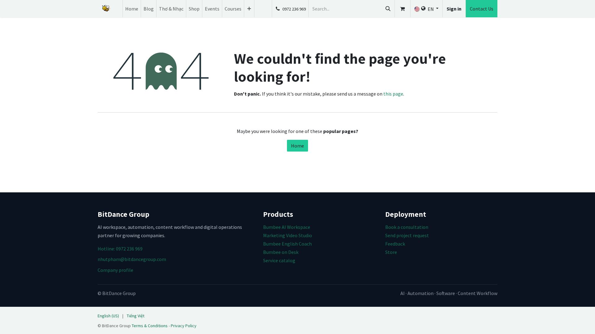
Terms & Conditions (150, 325)
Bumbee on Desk (280, 252)
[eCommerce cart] (402, 8)
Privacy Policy (183, 325)
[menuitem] (132, 8)
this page (393, 94)
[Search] (387, 8)
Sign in (454, 9)
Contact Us (481, 9)
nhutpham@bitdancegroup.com (132, 259)
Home (297, 146)
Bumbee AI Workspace (286, 227)
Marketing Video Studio (287, 235)
